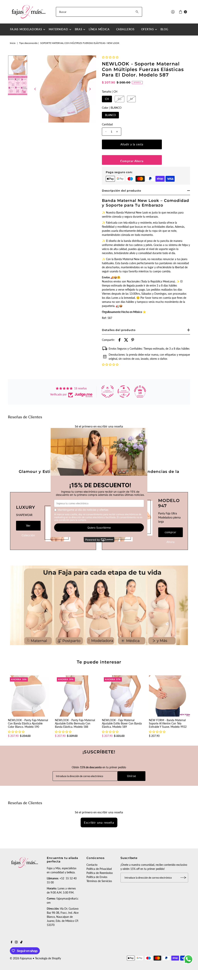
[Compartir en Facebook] (119, 340)
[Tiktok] (21, 942)
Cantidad (107, 124)
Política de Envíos (96, 877)
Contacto (91, 864)
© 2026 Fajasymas (21, 958)
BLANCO (110, 115)
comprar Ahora (170, 534)
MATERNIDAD (58, 29)
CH (107, 99)
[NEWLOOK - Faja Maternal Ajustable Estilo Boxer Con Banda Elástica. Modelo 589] (122, 696)
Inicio (12, 43)
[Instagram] (16, 942)
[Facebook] (11, 942)
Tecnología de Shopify (48, 958)
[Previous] (35, 89)
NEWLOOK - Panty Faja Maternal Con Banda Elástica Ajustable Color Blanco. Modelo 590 (28, 723)
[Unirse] (183, 877)
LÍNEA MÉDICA (99, 29)
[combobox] (99, 12)
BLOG (164, 29)
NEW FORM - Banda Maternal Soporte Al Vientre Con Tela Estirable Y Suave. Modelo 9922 (168, 723)
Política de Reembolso (99, 872)
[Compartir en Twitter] (126, 340)
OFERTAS (147, 29)
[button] (110, 57)
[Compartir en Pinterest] (133, 340)
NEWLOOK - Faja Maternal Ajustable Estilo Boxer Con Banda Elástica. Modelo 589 (122, 723)
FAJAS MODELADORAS (26, 29)
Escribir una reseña (99, 822)
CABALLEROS (125, 29)
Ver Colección (28, 527)
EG (119, 99)
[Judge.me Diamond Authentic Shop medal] (107, 391)
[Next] (90, 89)
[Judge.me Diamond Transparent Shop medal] (124, 391)
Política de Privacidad (99, 868)
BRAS (78, 29)
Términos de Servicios (99, 881)
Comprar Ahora (131, 161)
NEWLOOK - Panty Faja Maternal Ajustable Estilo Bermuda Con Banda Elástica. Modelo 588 (75, 723)
